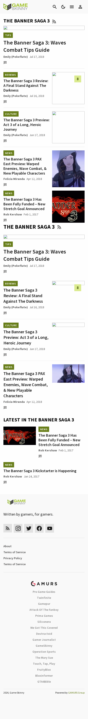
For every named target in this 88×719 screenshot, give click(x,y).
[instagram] (18, 528)
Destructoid (44, 634)
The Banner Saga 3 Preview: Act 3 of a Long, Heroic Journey (26, 124)
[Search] (54, 7)
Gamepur (44, 604)
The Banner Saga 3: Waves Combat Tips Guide (34, 46)
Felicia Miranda (14, 179)
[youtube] (49, 528)
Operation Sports (44, 652)
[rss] (7, 528)
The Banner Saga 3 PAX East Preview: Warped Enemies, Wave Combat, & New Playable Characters (25, 166)
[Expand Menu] (71, 7)
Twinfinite (44, 598)
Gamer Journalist (44, 640)
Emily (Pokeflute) (15, 57)
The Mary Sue (44, 658)
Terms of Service (14, 552)
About (7, 546)
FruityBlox (44, 670)
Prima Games (44, 616)
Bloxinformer (44, 675)
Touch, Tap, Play (44, 664)
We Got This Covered (44, 628)
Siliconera (44, 622)
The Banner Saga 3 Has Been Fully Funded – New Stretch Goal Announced (24, 204)
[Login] (80, 7)
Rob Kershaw (12, 214)
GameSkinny (44, 646)
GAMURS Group (76, 692)
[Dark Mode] (63, 7)
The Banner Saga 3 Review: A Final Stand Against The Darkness (25, 85)
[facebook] (39, 528)
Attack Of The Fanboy (44, 610)
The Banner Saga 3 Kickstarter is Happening (39, 470)
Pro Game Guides (44, 592)
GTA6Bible (44, 681)
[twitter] (28, 528)
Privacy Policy (12, 558)
